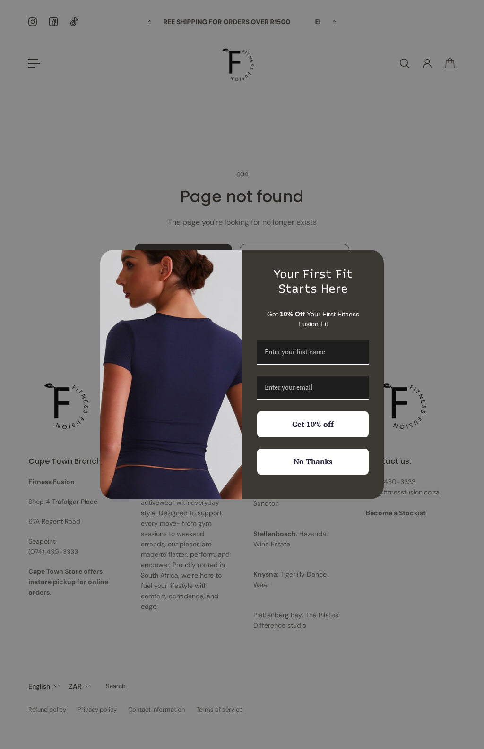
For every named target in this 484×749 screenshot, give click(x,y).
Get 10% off (313, 424)
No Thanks (313, 461)
